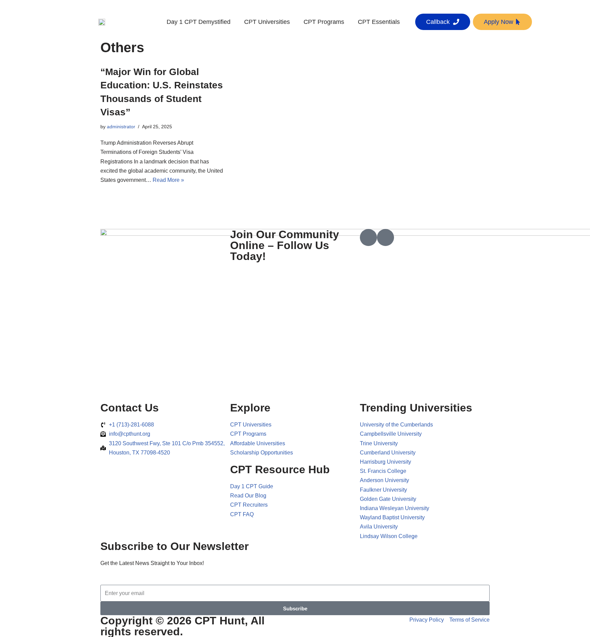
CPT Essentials (379, 21)
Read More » (168, 180)
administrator (121, 126)
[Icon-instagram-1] (385, 237)
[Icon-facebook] (368, 237)
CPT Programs (324, 21)
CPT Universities (267, 21)
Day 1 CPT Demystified (198, 21)
